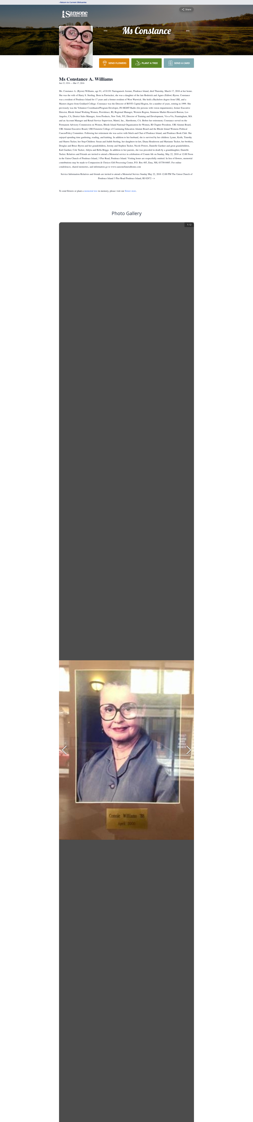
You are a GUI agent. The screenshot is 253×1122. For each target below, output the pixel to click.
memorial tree (91, 190)
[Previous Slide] (64, 750)
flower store (130, 190)
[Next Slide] (188, 750)
